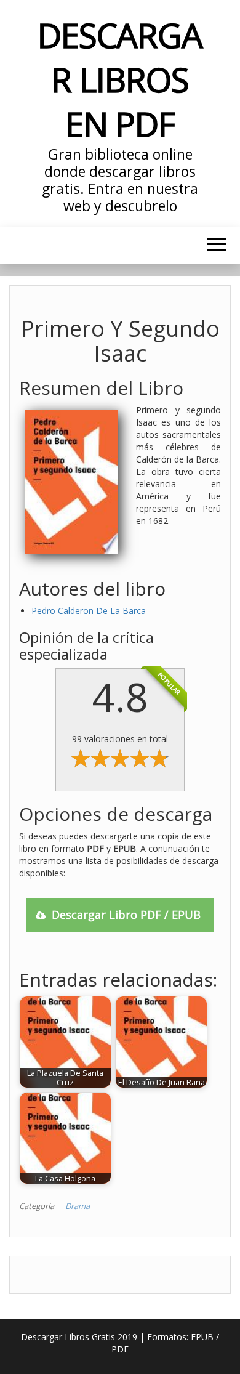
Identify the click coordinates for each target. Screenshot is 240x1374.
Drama (77, 1205)
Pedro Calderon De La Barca (88, 610)
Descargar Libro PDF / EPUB (126, 914)
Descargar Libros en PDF (120, 79)
